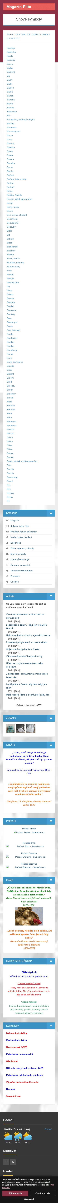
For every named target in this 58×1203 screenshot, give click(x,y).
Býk (9, 485)
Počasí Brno (29, 843)
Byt (8, 501)
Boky (9, 290)
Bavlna (10, 159)
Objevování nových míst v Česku (22, 649)
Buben (10, 453)
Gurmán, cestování (20, 565)
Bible (9, 231)
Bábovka (11, 52)
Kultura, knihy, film (19, 526)
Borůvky (11, 314)
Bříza (9, 445)
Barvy (10, 135)
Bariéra (10, 123)
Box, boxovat (13, 330)
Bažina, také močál (16, 179)
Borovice (11, 310)
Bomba (10, 298)
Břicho (10, 433)
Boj (8, 286)
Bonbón (11, 302)
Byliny (10, 497)
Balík (9, 83)
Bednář (10, 187)
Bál (8, 76)
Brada (10, 334)
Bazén (10, 171)
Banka (10, 103)
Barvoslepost (13, 131)
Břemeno (11, 421)
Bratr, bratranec (15, 362)
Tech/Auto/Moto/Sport (21, 570)
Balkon (10, 87)
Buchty (10, 469)
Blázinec (11, 250)
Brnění (10, 378)
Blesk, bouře (13, 258)
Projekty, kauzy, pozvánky (23, 531)
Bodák (10, 274)
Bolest (10, 294)
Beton (10, 211)
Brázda (10, 366)
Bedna (10, 183)
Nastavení (29, 1199)
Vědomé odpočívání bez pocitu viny (24, 656)
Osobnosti (15, 543)
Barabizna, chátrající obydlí (21, 119)
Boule (10, 326)
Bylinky (10, 493)
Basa (9, 139)
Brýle (9, 401)
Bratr (9, 358)
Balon (10, 91)
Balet (9, 80)
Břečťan (11, 405)
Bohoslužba (13, 282)
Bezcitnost (12, 219)
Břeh (9, 413)
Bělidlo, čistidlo (14, 195)
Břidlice (10, 429)
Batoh (10, 151)
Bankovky (12, 111)
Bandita (11, 99)
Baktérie (11, 72)
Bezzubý (11, 227)
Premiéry (15, 576)
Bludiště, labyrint (15, 262)
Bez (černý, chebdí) (17, 215)
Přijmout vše (15, 1193)
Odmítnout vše (42, 1193)
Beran (10, 203)
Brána (10, 354)
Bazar (10, 167)
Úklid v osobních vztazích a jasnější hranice (28, 635)
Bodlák (10, 278)
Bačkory (11, 60)
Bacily (10, 56)
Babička (11, 48)
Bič (8, 234)
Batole (10, 155)
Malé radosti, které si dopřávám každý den (27, 694)
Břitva (10, 437)
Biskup (10, 238)
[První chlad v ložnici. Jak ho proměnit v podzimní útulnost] (10, 728)
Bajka (10, 68)
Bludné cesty (13, 266)
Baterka (11, 147)
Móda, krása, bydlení (21, 537)
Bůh (9, 465)
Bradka (10, 342)
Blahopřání (12, 246)
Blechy (10, 254)
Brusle (10, 397)
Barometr (11, 127)
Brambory (12, 350)
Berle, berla (13, 207)
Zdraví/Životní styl (19, 559)
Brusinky (11, 393)
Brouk (10, 389)
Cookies (14, 581)
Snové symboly (18, 554)
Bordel (10, 306)
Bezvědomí (12, 223)
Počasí (48, 1129)
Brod (9, 381)
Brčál (9, 370)
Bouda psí (12, 322)
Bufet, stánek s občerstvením (22, 461)
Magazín (14, 520)
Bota (9, 318)
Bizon (10, 242)
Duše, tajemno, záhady (22, 548)
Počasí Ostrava (29, 853)
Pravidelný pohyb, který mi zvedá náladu (26, 642)
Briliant (10, 374)
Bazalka (11, 163)
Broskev (11, 385)
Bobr (9, 270)
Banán (10, 95)
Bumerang (12, 477)
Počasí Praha (29, 828)
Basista (10, 143)
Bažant (10, 175)
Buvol (10, 481)
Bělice (10, 191)
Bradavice (12, 338)
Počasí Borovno (29, 864)
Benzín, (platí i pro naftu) (19, 199)
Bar (8, 115)
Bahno (10, 64)
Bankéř (10, 107)
